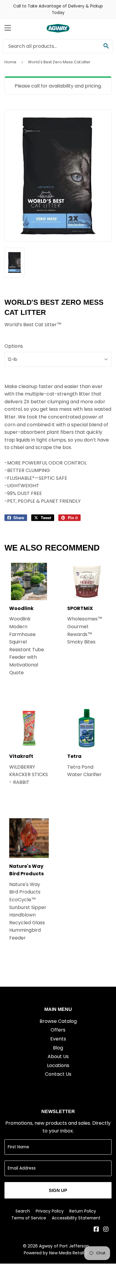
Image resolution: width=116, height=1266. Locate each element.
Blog (58, 1047)
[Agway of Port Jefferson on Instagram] (106, 1229)
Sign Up (58, 1190)
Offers (58, 1029)
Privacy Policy (50, 1211)
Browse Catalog (58, 1021)
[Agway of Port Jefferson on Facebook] (96, 1229)
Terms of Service (28, 1218)
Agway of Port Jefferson (64, 1246)
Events (58, 1038)
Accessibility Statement (76, 1218)
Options (13, 346)
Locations (58, 1065)
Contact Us (58, 1074)
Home (10, 62)
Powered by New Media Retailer (56, 1253)
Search (22, 1211)
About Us (58, 1056)
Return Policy (82, 1211)
